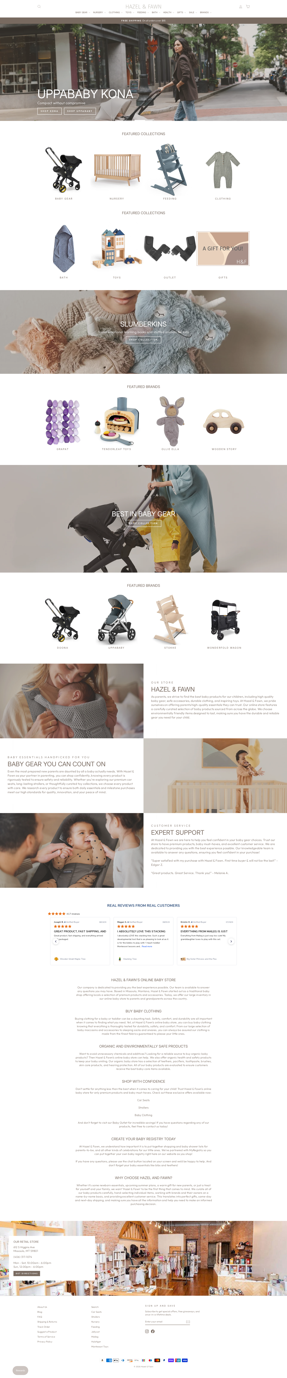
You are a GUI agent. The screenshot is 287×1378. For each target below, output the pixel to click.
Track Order (43, 1326)
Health (167, 12)
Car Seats (143, 1100)
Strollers (143, 1107)
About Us (42, 1307)
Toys (129, 12)
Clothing (114, 12)
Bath (155, 12)
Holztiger (96, 1341)
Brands (204, 12)
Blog (39, 1311)
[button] (56, 941)
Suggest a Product (47, 1331)
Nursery (98, 12)
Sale (192, 12)
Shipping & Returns (47, 1321)
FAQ (39, 1316)
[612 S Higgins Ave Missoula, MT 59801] (143, 1258)
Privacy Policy (44, 1341)
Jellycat (95, 1331)
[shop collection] (143, 332)
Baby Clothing (143, 1115)
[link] (80, 959)
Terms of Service (46, 1336)
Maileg (95, 1336)
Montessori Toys (99, 1346)
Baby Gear (81, 12)
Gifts (180, 12)
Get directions (27, 1273)
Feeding (142, 12)
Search (95, 1307)
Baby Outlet (120, 1122)
